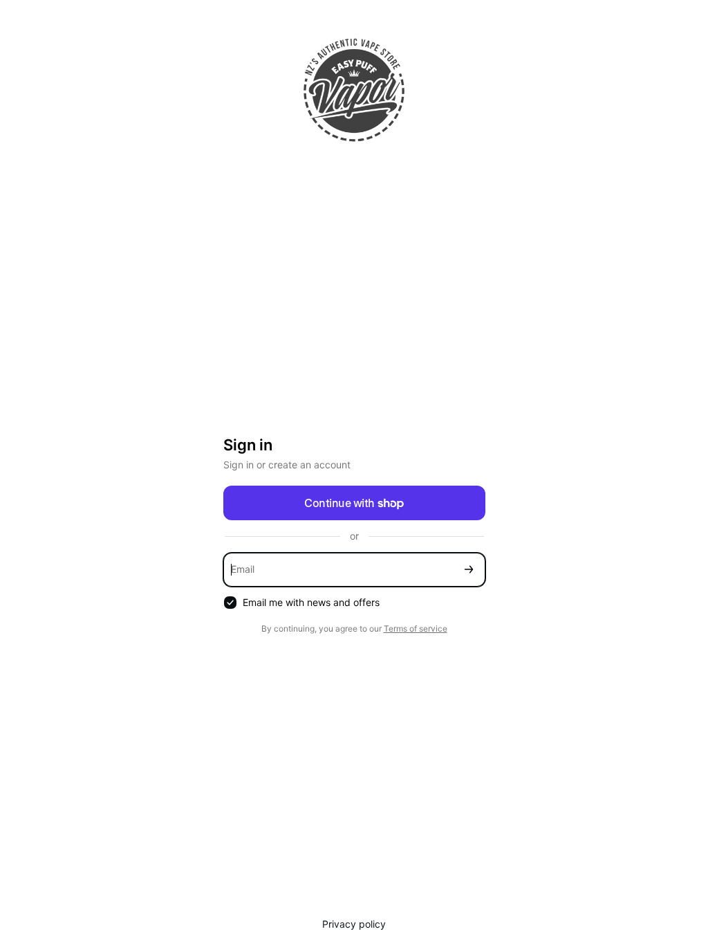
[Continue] (469, 570)
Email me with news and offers (311, 602)
